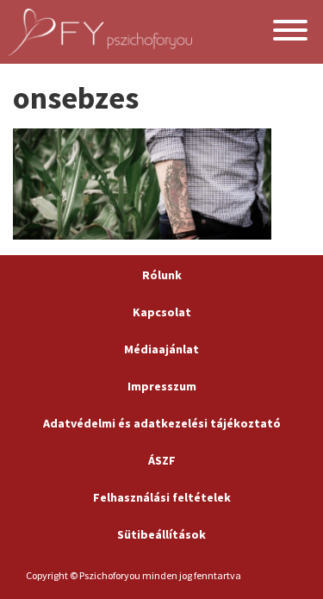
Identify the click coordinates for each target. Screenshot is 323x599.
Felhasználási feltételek (162, 497)
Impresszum (161, 386)
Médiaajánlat (161, 349)
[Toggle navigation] (290, 32)
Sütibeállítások (161, 534)
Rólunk (162, 275)
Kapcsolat (162, 312)
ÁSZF (162, 460)
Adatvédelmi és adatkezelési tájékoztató (162, 423)
